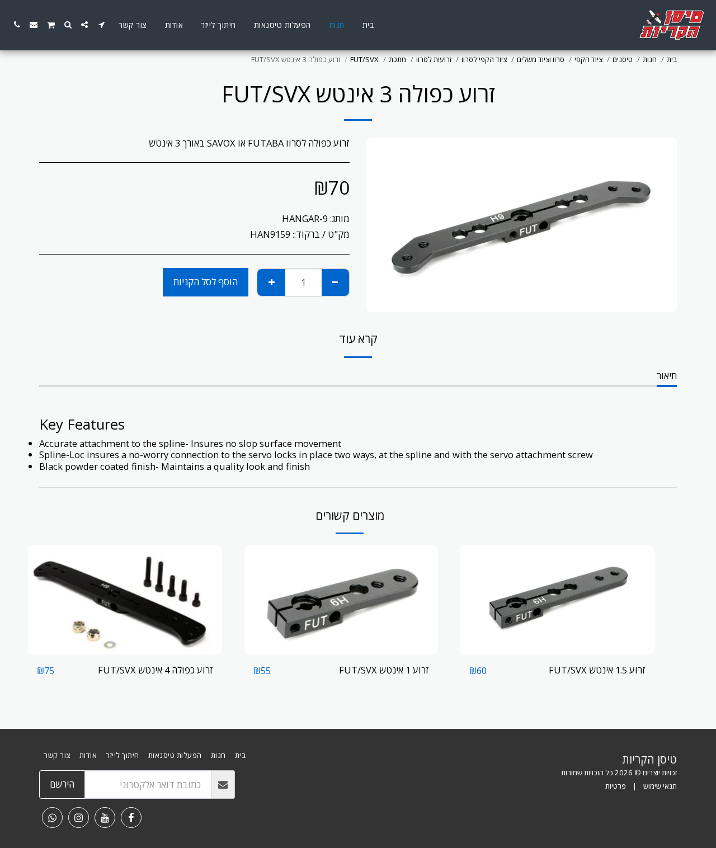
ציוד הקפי (588, 59)
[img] (557, 599)
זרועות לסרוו (433, 59)
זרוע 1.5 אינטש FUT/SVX (597, 669)
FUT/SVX (364, 59)
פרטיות (615, 786)
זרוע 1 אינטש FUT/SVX (384, 669)
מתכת (397, 59)
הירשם (62, 784)
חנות (650, 59)
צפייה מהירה (557, 648)
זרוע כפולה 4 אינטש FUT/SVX (155, 669)
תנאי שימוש (660, 786)
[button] (101, 25)
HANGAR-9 (305, 218)
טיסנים (623, 59)
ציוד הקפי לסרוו (484, 59)
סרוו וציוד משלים (540, 59)
